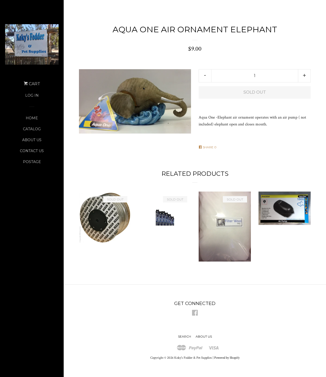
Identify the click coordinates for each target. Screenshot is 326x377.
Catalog (32, 129)
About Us (32, 140)
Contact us (32, 151)
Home (32, 118)
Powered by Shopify (227, 358)
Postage (32, 162)
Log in (32, 95)
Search (184, 336)
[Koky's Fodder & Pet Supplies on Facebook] (195, 314)
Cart (34, 83)
